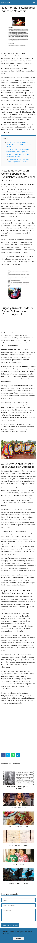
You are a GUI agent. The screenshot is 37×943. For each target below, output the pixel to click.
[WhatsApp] (13, 755)
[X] (8, 755)
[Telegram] (18, 755)
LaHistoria (5, 2)
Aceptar (18, 939)
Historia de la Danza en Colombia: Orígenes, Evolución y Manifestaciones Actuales (18, 144)
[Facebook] (3, 755)
